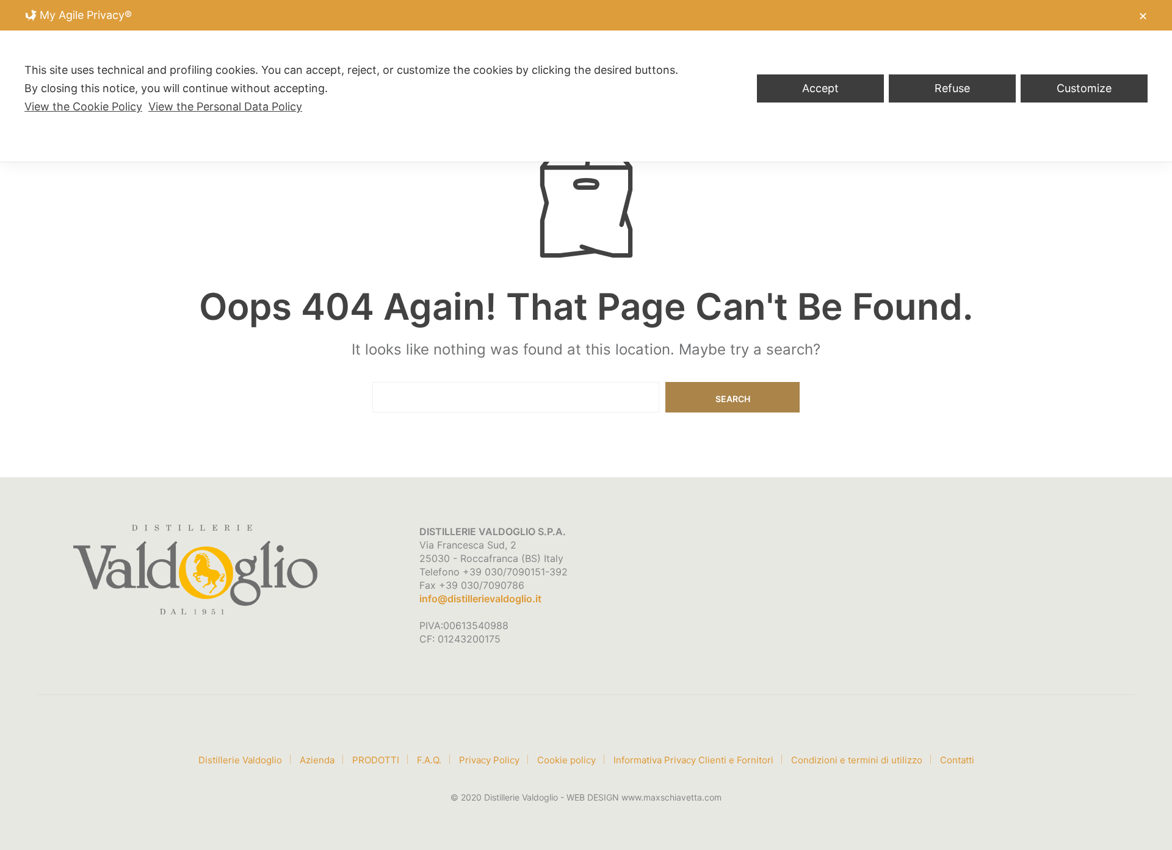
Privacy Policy (489, 760)
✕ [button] (1143, 16)
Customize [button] (1084, 88)
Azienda (317, 760)
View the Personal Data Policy (225, 106)
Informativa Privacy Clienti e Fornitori (693, 760)
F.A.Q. (429, 760)
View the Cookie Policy (83, 106)
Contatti (957, 760)
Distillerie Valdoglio (240, 760)
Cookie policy (566, 760)
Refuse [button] (952, 88)
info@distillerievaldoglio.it (480, 598)
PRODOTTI (375, 760)
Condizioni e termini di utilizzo (856, 760)
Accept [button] (820, 88)
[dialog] (586, 81)
